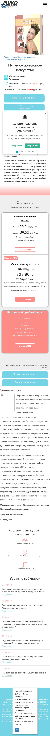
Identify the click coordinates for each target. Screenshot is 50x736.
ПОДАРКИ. (31, 290)
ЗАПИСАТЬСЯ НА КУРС (24, 98)
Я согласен (17, 730)
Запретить (17, 145)
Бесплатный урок (25, 382)
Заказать (25, 249)
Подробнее (7, 595)
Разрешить (32, 145)
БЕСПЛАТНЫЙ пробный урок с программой (24, 107)
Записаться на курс (25, 374)
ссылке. (45, 367)
